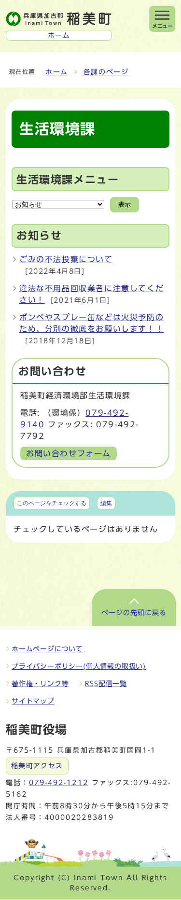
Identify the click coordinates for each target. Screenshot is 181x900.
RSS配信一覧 (106, 683)
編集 (106, 503)
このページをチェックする (51, 503)
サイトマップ (33, 701)
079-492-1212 (58, 782)
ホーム (56, 72)
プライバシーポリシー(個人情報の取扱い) (79, 666)
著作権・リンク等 (40, 683)
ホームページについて (47, 649)
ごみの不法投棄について (66, 259)
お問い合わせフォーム (68, 453)
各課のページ (106, 72)
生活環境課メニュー (67, 179)
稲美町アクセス (37, 765)
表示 (124, 204)
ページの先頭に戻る (134, 612)
